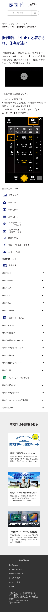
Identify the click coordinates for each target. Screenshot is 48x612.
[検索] (35, 13)
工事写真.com (13, 565)
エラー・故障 (14, 252)
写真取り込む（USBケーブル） (15, 230)
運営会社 (12, 586)
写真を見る (13, 195)
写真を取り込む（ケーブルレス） (16, 223)
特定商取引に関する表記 (16, 574)
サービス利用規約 (14, 578)
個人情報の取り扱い (15, 569)
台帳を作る (13, 209)
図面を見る (13, 238)
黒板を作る (13, 216)
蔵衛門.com (24, 560)
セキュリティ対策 (14, 582)
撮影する (12, 202)
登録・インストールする (18, 245)
